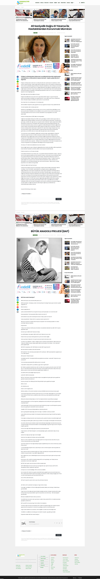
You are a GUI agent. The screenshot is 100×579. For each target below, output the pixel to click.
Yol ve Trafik (65, 559)
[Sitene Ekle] (30, 561)
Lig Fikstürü (65, 564)
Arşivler (42, 563)
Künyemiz (43, 565)
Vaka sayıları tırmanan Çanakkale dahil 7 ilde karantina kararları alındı (76, 84)
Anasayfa (18, 7)
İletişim (41, 567)
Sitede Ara (77, 557)
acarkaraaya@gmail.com (34, 524)
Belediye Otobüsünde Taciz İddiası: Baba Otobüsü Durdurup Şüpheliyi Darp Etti (75, 98)
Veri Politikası (18, 568)
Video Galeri (43, 558)
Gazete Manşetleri (66, 571)
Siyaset (51, 2)
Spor (59, 2)
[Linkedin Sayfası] (24, 561)
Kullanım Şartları (29, 565)
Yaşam (22, 7)
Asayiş (68, 2)
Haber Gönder (28, 568)
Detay (75, 577)
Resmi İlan (63, 2)
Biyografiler (77, 560)
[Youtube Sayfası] (22, 561)
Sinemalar (65, 567)
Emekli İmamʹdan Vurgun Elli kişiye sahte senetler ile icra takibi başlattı (76, 79)
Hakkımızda (18, 565)
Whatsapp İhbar (29, 566)
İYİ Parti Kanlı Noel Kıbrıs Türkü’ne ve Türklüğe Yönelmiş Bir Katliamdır (76, 88)
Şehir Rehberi (65, 570)
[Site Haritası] (28, 561)
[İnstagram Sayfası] (20, 561)
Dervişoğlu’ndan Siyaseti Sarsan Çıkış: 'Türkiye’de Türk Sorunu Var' (76, 65)
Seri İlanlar (65, 568)
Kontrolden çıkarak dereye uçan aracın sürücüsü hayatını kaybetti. (75, 45)
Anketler (76, 559)
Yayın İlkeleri (18, 566)
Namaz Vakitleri (66, 560)
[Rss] (26, 561)
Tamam (80, 577)
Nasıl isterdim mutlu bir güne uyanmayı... (76, 93)
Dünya (42, 2)
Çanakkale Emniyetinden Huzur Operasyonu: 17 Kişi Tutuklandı (76, 61)
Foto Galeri (43, 556)
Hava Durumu (65, 557)
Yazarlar (42, 560)
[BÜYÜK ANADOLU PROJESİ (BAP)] (39, 260)
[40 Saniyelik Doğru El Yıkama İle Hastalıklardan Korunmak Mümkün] (39, 48)
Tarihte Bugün (65, 565)
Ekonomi (46, 2)
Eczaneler (65, 562)
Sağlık (55, 2)
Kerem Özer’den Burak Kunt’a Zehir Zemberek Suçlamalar (76, 51)
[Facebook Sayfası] (16, 561)
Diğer (72, 2)
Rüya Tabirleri (77, 562)
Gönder (58, 199)
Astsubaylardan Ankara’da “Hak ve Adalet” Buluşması (75, 56)
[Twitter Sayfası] (18, 561)
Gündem (37, 2)
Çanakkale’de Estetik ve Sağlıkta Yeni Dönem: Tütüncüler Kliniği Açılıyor (76, 40)
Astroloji (76, 564)
